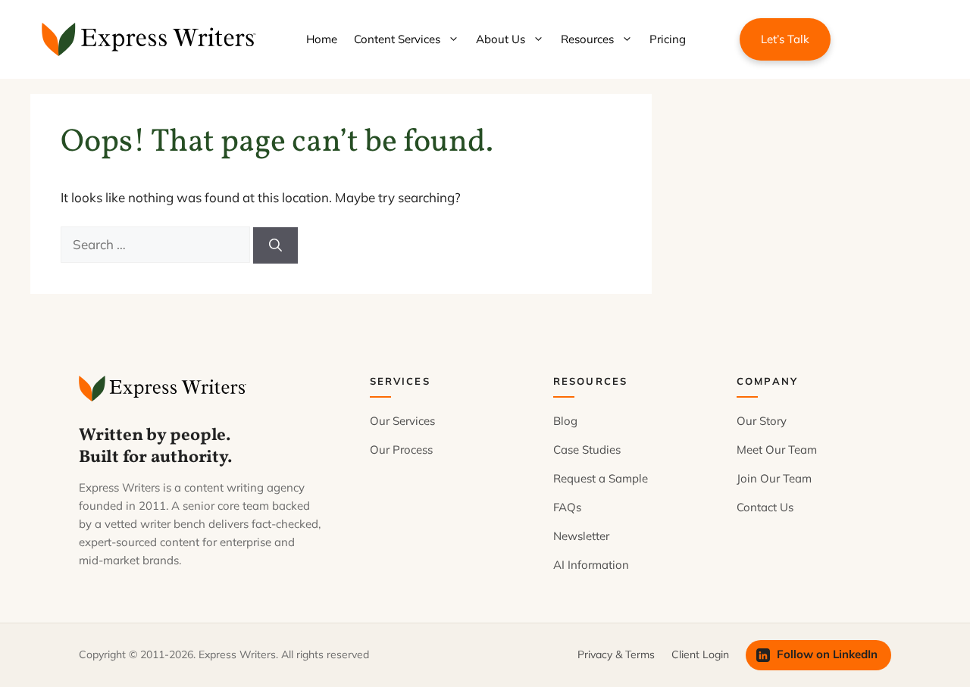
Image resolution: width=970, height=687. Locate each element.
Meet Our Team (777, 449)
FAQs (567, 507)
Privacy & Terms (616, 654)
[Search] (275, 245)
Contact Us (765, 507)
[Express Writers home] (165, 388)
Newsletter (581, 536)
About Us (500, 39)
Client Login (700, 654)
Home (321, 39)
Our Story (762, 421)
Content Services (397, 39)
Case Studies (587, 449)
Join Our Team (774, 478)
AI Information (591, 564)
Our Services (402, 421)
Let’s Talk (785, 39)
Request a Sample (600, 478)
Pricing (667, 39)
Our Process (401, 449)
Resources (587, 39)
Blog (565, 421)
